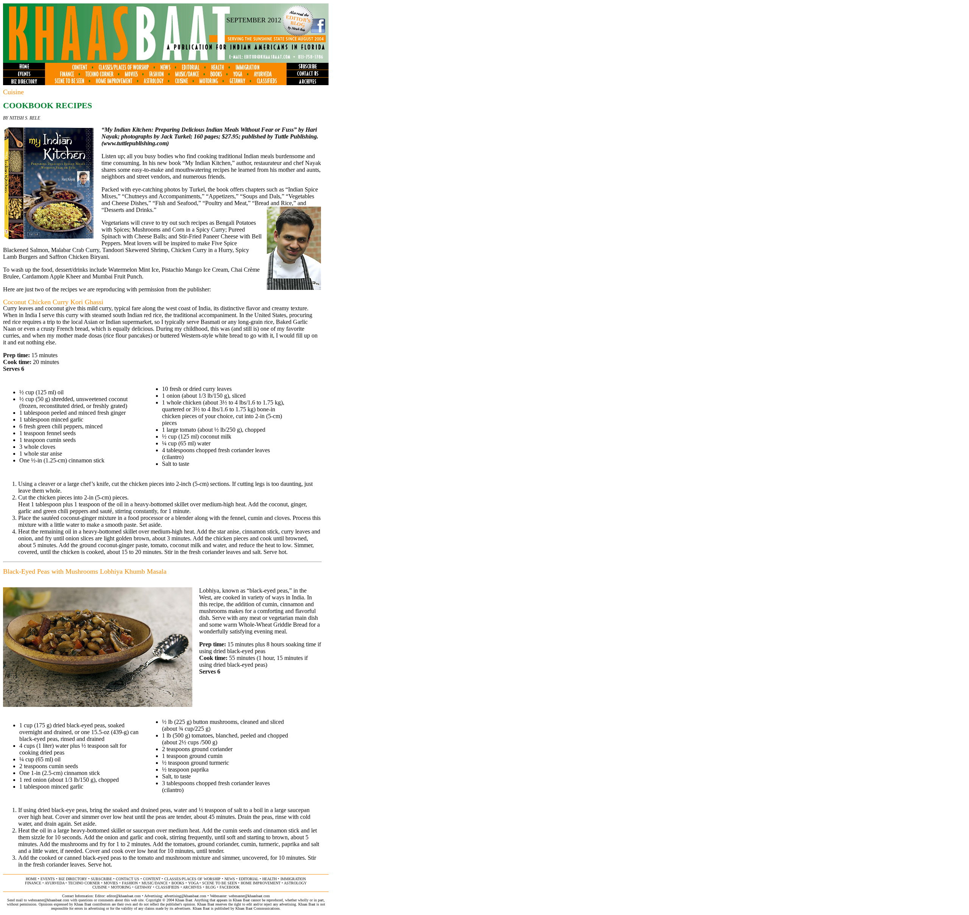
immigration (293, 879)
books (177, 883)
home (31, 879)
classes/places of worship (192, 879)
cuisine (99, 887)
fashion (130, 883)
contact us (127, 879)
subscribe (101, 879)
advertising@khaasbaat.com (185, 896)
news (229, 879)
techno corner (84, 883)
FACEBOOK (230, 887)
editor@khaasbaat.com (124, 896)
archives (192, 887)
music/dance (155, 883)
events (48, 879)
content (151, 879)
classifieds (167, 887)
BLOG (211, 887)
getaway (143, 887)
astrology (295, 883)
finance (33, 883)
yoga (193, 883)
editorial (249, 879)
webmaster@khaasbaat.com (249, 896)
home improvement (260, 883)
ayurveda (54, 883)
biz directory (73, 879)
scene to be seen (219, 883)
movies (111, 883)
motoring (121, 887)
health (269, 879)
